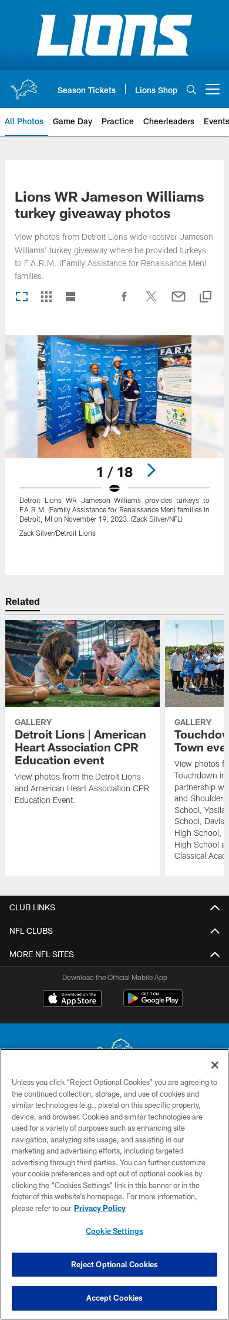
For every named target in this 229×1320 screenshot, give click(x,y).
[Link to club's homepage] (23, 84)
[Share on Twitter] (151, 302)
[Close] (215, 1065)
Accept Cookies (114, 1297)
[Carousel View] (21, 297)
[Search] (191, 89)
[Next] (151, 470)
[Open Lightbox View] (114, 443)
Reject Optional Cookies (115, 1264)
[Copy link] (205, 297)
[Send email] (178, 302)
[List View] (70, 297)
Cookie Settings (114, 1231)
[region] (114, 1184)
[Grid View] (46, 297)
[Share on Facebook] (124, 302)
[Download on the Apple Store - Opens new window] (72, 1000)
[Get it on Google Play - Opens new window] (153, 1004)
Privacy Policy (100, 1208)
